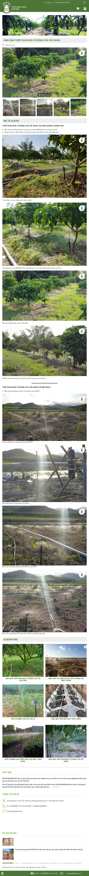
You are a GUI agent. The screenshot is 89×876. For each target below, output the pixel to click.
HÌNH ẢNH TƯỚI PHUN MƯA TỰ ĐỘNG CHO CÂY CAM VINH (23, 679)
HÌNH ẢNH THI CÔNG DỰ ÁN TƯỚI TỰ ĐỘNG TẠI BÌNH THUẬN (66, 679)
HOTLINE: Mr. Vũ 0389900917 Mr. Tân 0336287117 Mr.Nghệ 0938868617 (44, 873)
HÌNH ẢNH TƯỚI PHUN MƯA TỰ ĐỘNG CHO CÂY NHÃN (66, 760)
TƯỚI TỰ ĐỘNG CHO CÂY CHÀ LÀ (23, 719)
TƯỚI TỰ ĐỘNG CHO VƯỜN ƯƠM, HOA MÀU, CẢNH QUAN (23, 760)
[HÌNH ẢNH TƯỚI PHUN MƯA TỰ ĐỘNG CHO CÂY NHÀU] (11, 107)
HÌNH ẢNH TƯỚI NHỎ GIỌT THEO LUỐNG (66, 719)
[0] (77, 9)
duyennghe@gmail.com (74, 873)
